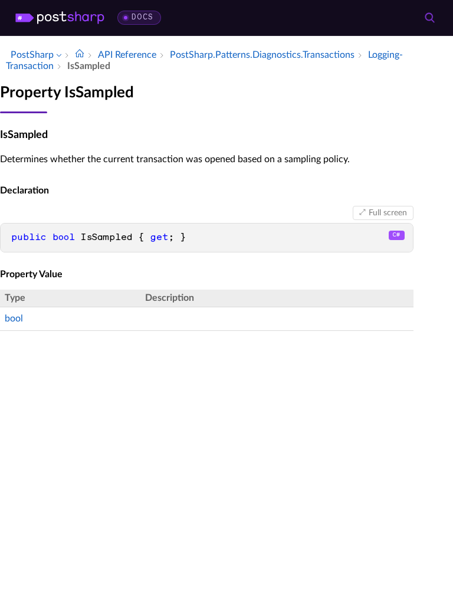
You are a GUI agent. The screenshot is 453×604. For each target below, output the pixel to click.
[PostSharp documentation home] (79, 55)
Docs (142, 17)
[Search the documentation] (429, 17)
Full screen (388, 213)
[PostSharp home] (60, 17)
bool (14, 318)
